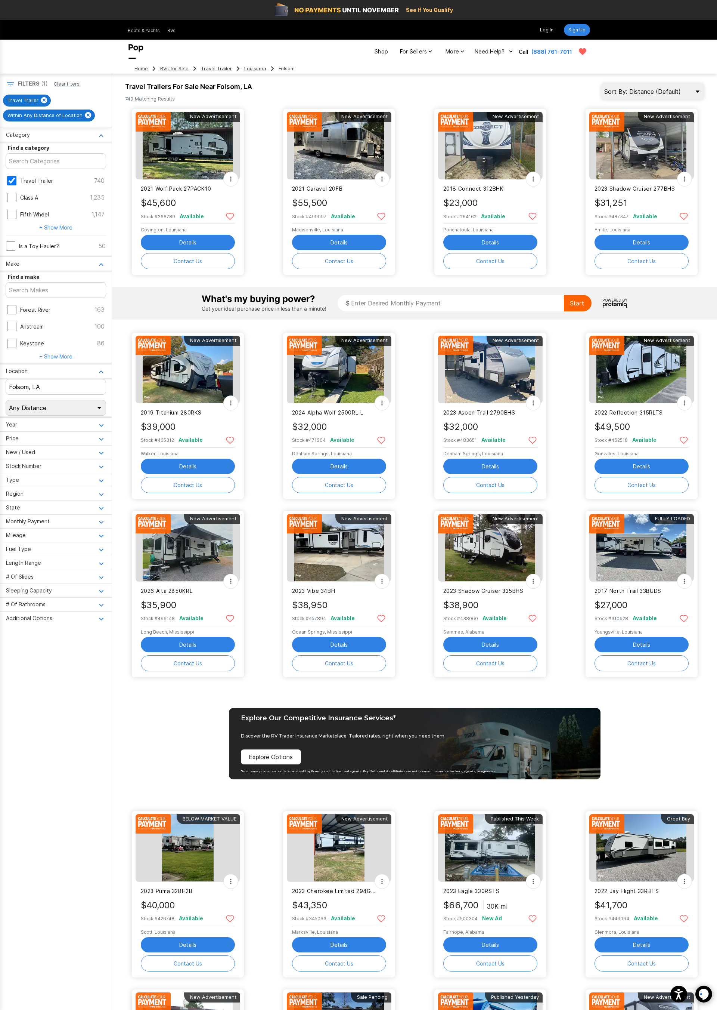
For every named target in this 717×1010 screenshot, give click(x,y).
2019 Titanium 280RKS (171, 412)
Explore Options (271, 757)
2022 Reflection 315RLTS (629, 412)
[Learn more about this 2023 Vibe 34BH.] (339, 548)
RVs (171, 30)
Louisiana (255, 68)
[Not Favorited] (230, 216)
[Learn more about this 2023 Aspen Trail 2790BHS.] (490, 369)
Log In (546, 30)
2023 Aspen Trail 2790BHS (479, 412)
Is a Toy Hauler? (39, 246)
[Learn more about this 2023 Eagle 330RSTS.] (490, 848)
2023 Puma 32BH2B (167, 891)
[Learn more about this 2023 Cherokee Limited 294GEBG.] (339, 848)
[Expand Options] (230, 179)
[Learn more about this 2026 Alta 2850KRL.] (188, 548)
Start (577, 303)
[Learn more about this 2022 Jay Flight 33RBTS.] (641, 848)
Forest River (35, 310)
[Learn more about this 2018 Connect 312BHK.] (490, 145)
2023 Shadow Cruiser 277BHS (635, 188)
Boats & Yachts (144, 30)
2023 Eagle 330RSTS (471, 891)
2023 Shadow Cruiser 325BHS (483, 591)
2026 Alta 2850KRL (167, 591)
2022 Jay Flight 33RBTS (627, 891)
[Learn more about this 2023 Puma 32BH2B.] (188, 848)
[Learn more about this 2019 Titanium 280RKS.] (188, 369)
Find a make (24, 277)
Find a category (28, 148)
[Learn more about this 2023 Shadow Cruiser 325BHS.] (490, 548)
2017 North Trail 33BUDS (628, 591)
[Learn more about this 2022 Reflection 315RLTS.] (641, 369)
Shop (381, 51)
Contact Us (188, 261)
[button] (678, 994)
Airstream (32, 326)
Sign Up (577, 30)
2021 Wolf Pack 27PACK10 (176, 188)
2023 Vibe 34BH (313, 591)
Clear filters (67, 84)
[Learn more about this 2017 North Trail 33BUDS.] (641, 548)
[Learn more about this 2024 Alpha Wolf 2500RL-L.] (339, 369)
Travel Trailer (216, 68)
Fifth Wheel (34, 214)
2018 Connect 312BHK (473, 188)
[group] (27, 101)
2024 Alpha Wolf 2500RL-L (327, 412)
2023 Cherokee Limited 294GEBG (334, 891)
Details (187, 242)
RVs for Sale (174, 68)
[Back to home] (136, 52)
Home (141, 68)
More (452, 51)
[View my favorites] (582, 51)
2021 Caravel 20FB (317, 188)
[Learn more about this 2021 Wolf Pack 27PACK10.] (188, 145)
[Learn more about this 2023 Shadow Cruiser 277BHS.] (641, 145)
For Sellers (413, 51)
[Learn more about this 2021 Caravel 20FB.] (339, 145)
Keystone (32, 343)
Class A (29, 197)
